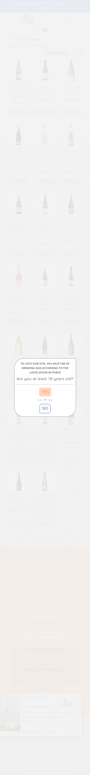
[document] (45, 387)
